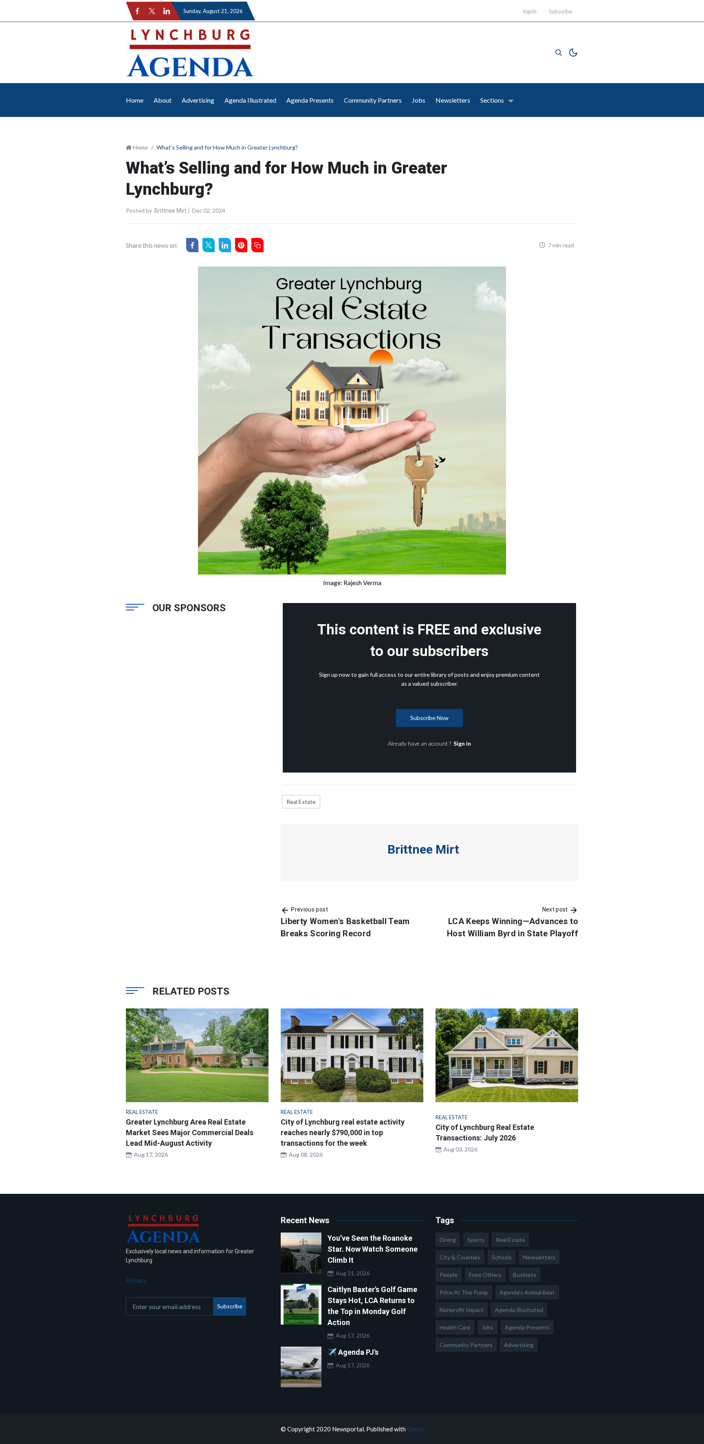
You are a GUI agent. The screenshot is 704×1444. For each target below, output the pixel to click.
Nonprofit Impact (462, 1309)
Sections (492, 100)
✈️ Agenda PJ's (353, 1352)
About (163, 100)
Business (524, 1274)
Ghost (415, 1429)
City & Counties (460, 1257)
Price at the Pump (464, 1292)
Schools (502, 1257)
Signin (530, 11)
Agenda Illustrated (250, 100)
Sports (475, 1239)
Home (134, 100)
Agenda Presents (310, 100)
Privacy (136, 1280)
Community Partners (373, 100)
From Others (485, 1274)
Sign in (462, 743)
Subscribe (560, 11)
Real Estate (301, 801)
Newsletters (453, 100)
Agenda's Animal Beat (527, 1292)
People (449, 1274)
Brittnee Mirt (170, 210)
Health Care (455, 1327)
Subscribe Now (429, 717)
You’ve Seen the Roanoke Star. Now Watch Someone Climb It (373, 1249)
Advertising (198, 100)
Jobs (418, 100)
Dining (448, 1239)
